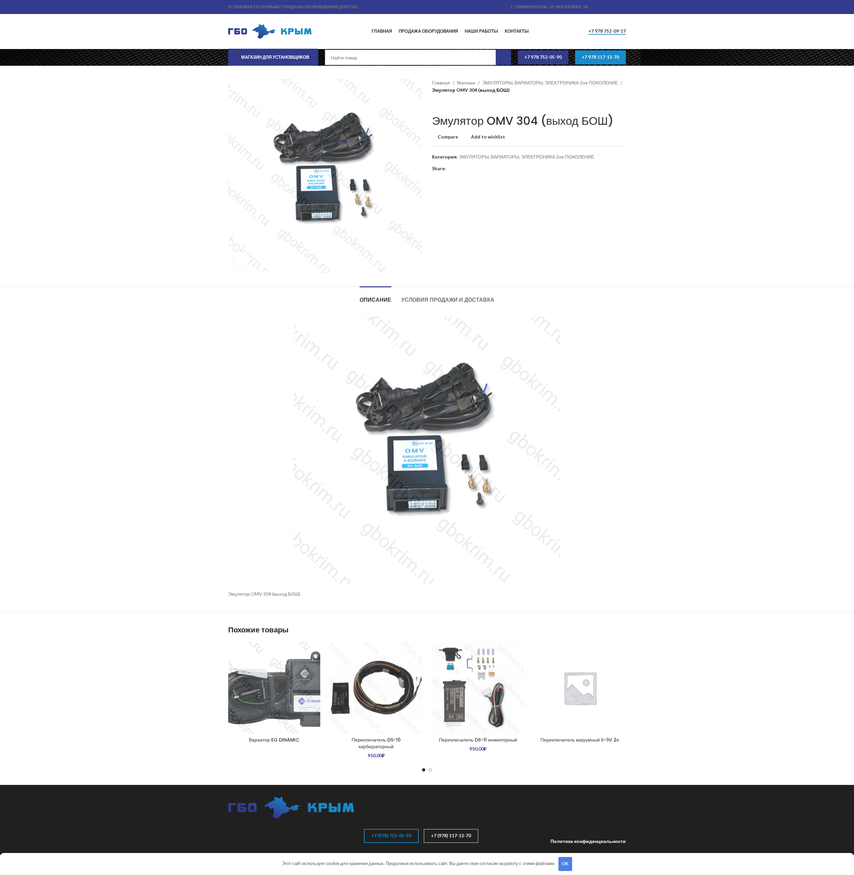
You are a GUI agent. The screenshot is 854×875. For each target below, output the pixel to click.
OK (565, 863)
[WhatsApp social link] (606, 7)
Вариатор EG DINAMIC (274, 740)
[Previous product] (435, 104)
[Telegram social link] (622, 7)
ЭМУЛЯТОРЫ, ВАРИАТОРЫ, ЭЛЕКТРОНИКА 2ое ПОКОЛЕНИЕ (550, 82)
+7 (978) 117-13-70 (451, 835)
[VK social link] (614, 7)
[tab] (375, 296)
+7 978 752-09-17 (607, 31)
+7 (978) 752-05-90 (391, 835)
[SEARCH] (503, 57)
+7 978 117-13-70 (600, 57)
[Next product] (448, 104)
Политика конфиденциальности (588, 841)
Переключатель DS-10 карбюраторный (376, 743)
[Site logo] (270, 31)
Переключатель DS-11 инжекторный (478, 740)
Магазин (466, 82)
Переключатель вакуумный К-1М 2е (579, 740)
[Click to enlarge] (241, 259)
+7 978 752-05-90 (543, 57)
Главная (441, 82)
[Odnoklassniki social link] (599, 7)
